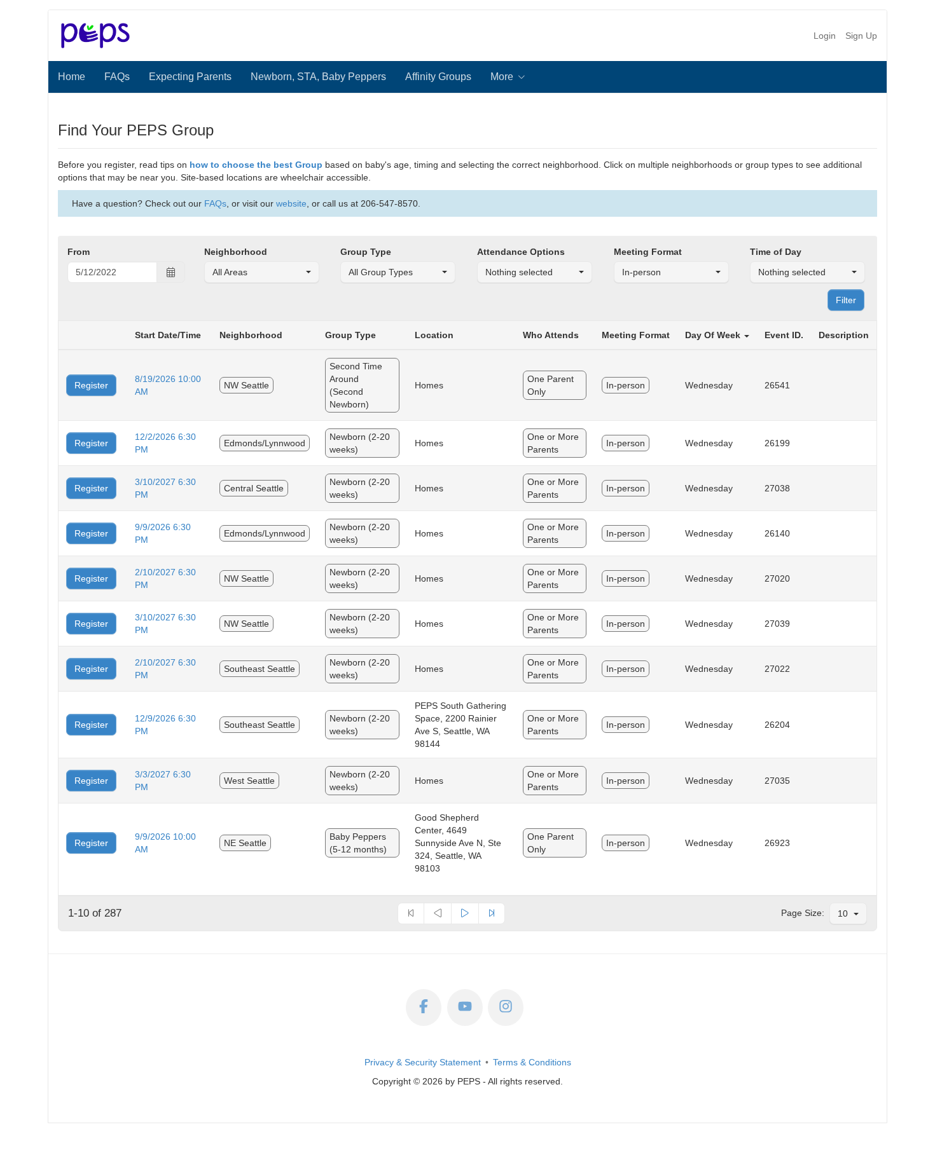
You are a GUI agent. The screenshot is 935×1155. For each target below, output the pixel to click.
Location (434, 335)
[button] (509, 77)
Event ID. (784, 335)
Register (91, 385)
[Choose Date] (171, 272)
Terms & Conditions (532, 1062)
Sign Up (861, 36)
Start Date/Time (168, 335)
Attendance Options (521, 252)
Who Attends (551, 335)
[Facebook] (423, 1007)
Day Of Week (712, 335)
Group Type (365, 252)
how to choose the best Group (256, 165)
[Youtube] (465, 1007)
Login (825, 36)
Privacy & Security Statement (422, 1062)
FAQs (215, 203)
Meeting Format (648, 252)
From (78, 252)
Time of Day (775, 252)
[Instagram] (505, 1007)
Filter (846, 300)
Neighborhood (235, 252)
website (291, 203)
